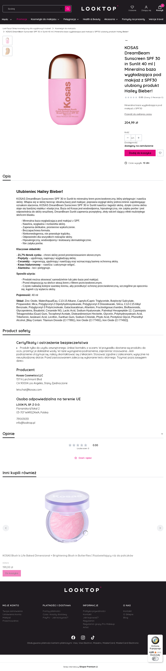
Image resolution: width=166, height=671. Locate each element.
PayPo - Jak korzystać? (55, 617)
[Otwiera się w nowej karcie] (73, 637)
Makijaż (7, 617)
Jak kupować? (90, 617)
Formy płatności (51, 611)
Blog (125, 617)
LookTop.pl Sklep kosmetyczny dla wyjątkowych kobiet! (27, 28)
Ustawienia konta (12, 614)
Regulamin (88, 620)
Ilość (126, 132)
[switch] (155, 659)
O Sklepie (128, 614)
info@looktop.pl (25, 422)
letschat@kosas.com (29, 389)
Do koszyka (11, 573)
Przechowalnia (10, 620)
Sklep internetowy (79, 667)
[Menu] (161, 637)
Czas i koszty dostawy (55, 614)
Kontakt (87, 614)
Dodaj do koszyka (140, 153)
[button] (68, 8)
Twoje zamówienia (13, 611)
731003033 (22, 418)
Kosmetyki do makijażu (65, 28)
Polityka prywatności (94, 611)
